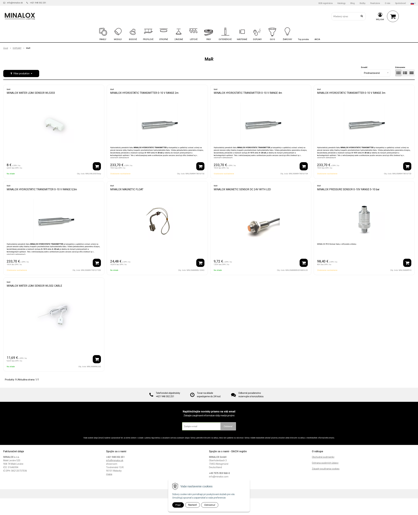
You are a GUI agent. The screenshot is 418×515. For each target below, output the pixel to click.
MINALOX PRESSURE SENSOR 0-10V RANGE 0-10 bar (348, 189)
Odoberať (228, 426)
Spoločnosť (400, 3)
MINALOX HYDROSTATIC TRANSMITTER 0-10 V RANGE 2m (144, 92)
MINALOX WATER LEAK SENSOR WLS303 (31, 92)
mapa (109, 474)
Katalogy (342, 3)
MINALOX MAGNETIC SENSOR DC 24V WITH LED (242, 189)
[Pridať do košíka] (97, 166)
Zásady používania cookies (325, 468)
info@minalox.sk (15, 3)
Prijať (178, 505)
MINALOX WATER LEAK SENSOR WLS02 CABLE (34, 285)
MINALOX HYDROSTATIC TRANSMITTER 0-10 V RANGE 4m (248, 92)
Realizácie (375, 3)
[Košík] (393, 16)
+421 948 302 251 (38, 3)
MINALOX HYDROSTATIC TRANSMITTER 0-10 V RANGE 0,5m (42, 189)
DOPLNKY (17, 48)
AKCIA (317, 39)
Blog (352, 3)
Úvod (5, 48)
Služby (362, 3)
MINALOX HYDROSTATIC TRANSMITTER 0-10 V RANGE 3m (351, 92)
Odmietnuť (209, 505)
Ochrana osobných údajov (325, 463)
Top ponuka (303, 39)
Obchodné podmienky (323, 457)
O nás (387, 3)
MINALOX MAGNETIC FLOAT (126, 189)
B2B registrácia (326, 3)
